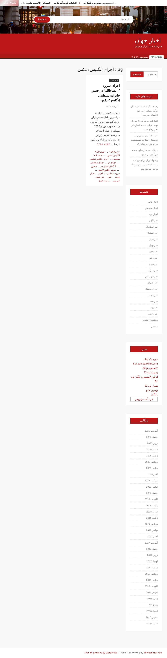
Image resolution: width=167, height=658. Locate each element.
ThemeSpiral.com (153, 652)
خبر (109, 177)
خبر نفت (154, 301)
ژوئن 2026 (152, 443)
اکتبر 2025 (152, 474)
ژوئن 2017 (152, 555)
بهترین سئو (152, 390)
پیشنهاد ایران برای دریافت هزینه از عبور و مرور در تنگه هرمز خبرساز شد (144, 164)
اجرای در (112, 162)
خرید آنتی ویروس (144, 399)
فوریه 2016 (152, 623)
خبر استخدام (152, 226)
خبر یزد (154, 307)
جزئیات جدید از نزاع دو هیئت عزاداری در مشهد (144, 152)
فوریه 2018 (152, 511)
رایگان (154, 394)
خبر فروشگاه (151, 289)
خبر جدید (114, 80)
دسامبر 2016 (151, 574)
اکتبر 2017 (152, 536)
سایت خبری (104, 180)
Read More (103, 144)
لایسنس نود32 (150, 368)
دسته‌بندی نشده (150, 320)
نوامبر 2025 (152, 468)
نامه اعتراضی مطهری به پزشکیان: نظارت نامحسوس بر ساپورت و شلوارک (113, 3)
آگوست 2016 (151, 586)
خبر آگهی (153, 220)
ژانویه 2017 (152, 567)
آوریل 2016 (152, 611)
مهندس (154, 326)
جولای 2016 (152, 592)
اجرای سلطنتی (97, 162)
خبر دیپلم (153, 264)
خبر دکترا (153, 258)
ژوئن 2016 (152, 598)
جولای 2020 (152, 493)
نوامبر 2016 (152, 580)
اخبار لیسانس (151, 208)
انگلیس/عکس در (108, 166)
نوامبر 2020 (152, 486)
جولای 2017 (152, 549)
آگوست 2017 (151, 542)
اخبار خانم (153, 202)
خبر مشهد (153, 295)
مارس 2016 (152, 617)
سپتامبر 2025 (151, 480)
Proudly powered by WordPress (101, 652)
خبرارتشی (153, 313)
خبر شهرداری (151, 276)
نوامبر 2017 (152, 530)
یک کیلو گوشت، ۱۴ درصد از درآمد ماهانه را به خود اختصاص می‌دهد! (144, 110)
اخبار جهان (148, 40)
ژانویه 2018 (152, 518)
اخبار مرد (153, 214)
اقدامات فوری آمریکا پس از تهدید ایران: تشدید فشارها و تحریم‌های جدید (37, 3)
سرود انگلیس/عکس (107, 170)
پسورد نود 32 (151, 372)
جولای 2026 (152, 437)
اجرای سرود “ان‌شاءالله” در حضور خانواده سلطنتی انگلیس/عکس (105, 93)
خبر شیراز (153, 282)
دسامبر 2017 (151, 524)
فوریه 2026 (152, 449)
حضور (94, 166)
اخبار (101, 173)
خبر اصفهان (152, 233)
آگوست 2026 (151, 430)
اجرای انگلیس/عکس (99, 159)
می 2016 (153, 605)
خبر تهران (153, 245)
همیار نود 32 (151, 385)
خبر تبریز (153, 239)
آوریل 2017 (152, 561)
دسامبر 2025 (151, 462)
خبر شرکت (152, 270)
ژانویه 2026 (152, 455)
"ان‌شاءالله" (114, 152)
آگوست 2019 (151, 499)
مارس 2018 (152, 505)
